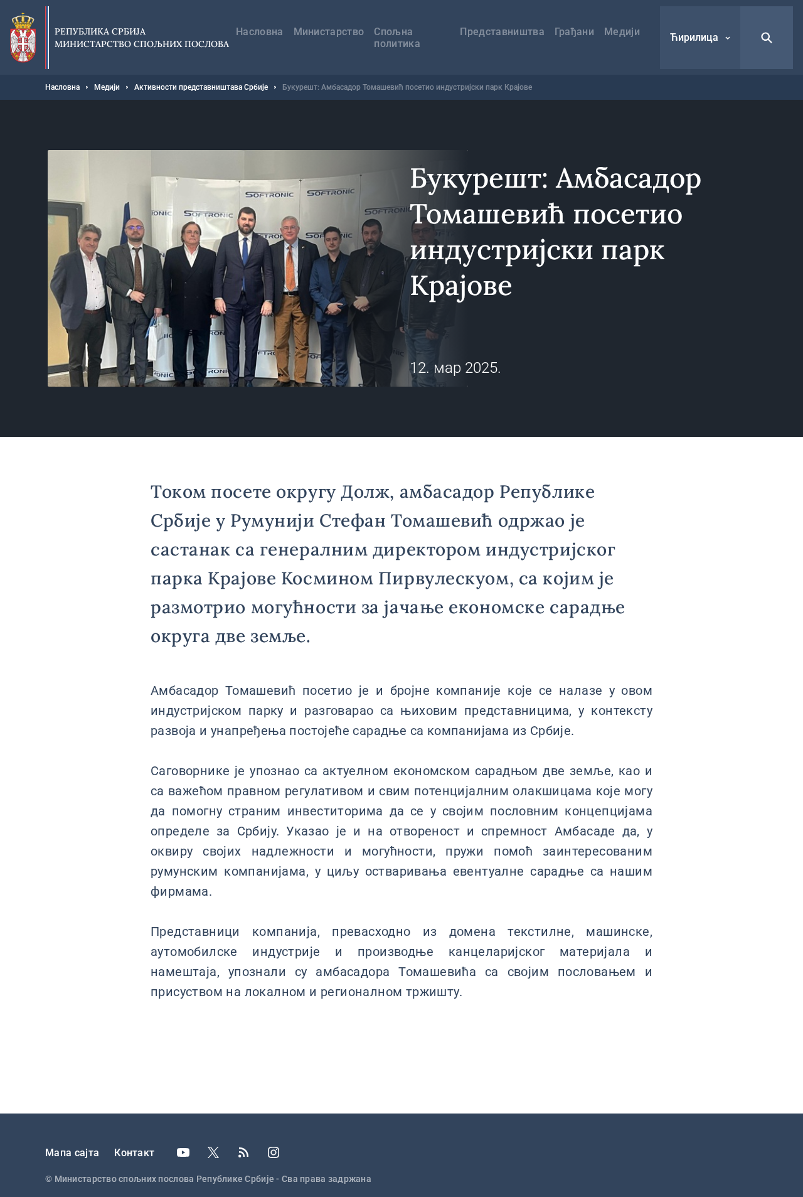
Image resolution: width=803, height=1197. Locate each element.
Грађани (574, 32)
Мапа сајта (72, 1153)
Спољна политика (397, 38)
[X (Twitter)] (213, 1152)
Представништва (502, 32)
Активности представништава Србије (201, 87)
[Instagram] (273, 1152)
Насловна (260, 32)
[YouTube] (183, 1152)
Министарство (329, 32)
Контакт (134, 1153)
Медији (622, 32)
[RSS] (243, 1152)
